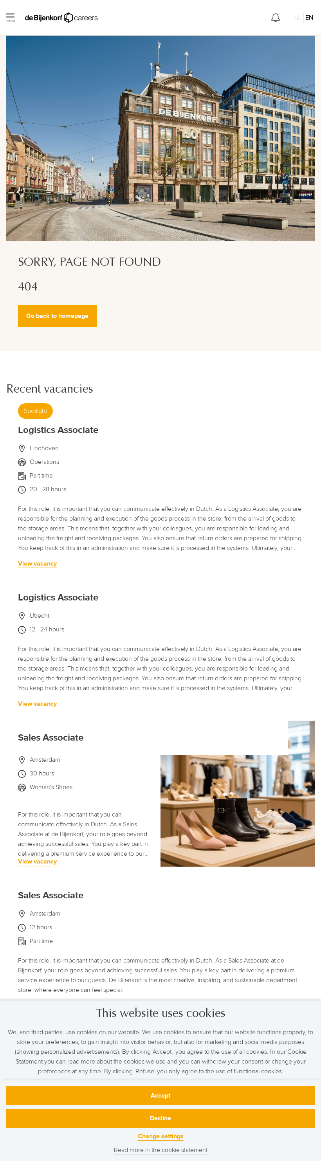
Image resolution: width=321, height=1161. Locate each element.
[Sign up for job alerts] (275, 17)
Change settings (161, 1136)
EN (309, 18)
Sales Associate (50, 738)
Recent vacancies (49, 389)
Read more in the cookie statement (160, 1150)
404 (28, 287)
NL (297, 18)
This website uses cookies (160, 1013)
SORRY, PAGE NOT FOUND (89, 262)
